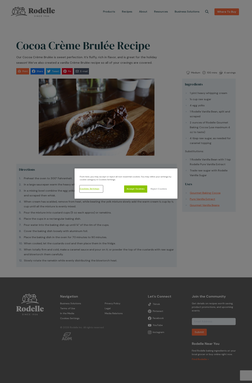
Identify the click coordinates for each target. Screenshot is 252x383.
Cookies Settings (89, 188)
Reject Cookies (159, 189)
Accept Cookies (136, 189)
